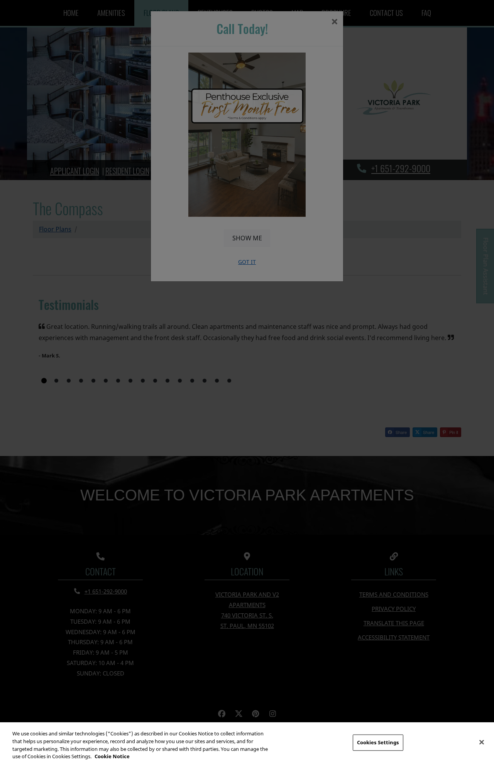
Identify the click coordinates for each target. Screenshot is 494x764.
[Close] (481, 741)
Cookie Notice (112, 755)
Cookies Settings (378, 742)
